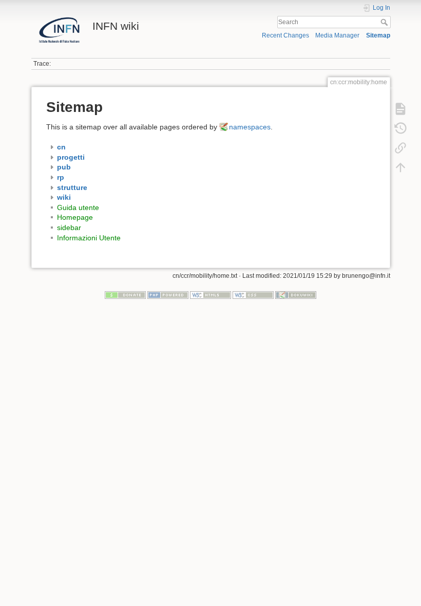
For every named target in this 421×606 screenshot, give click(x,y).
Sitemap (378, 35)
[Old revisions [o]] (400, 128)
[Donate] (125, 294)
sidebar (69, 227)
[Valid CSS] (253, 294)
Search (385, 22)
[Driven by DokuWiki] (295, 294)
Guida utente (78, 207)
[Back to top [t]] (400, 167)
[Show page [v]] (400, 109)
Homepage (75, 217)
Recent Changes (285, 35)
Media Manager (337, 35)
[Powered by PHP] (167, 294)
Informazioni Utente (89, 238)
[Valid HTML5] (210, 294)
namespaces (250, 127)
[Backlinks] (400, 148)
